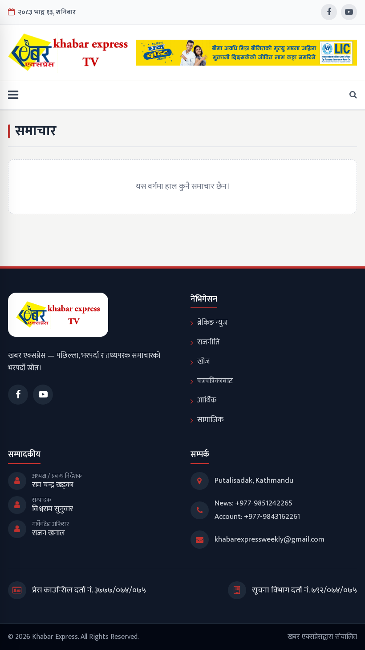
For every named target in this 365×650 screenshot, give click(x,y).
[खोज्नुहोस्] (350, 95)
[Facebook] (329, 12)
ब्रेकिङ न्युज (212, 322)
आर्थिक (206, 400)
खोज (203, 361)
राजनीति (208, 342)
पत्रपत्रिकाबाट (215, 381)
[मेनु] (13, 95)
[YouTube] (349, 12)
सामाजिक (210, 420)
